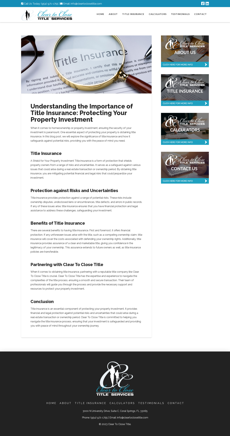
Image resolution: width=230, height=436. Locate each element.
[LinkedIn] (207, 3)
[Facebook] (202, 3)
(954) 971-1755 (49, 3)
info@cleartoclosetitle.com (86, 3)
